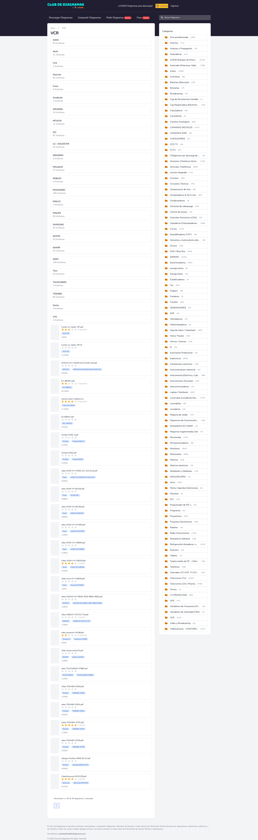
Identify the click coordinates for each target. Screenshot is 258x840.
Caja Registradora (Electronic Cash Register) (184, 104)
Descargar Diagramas (61, 17)
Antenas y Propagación (181, 48)
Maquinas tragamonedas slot (184, 431)
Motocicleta (175, 454)
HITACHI (57, 120)
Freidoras (174, 296)
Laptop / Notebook (179, 392)
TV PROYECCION (178, 595)
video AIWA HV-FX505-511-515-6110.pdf (79, 470)
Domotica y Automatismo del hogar (185, 240)
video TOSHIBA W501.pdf (72, 704)
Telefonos (175, 566)
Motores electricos (179, 465)
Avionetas (175, 76)
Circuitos (174, 178)
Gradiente (58, 97)
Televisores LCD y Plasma (182, 583)
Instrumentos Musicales (181, 380)
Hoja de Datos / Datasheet (183, 330)
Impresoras (175, 358)
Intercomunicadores (179, 386)
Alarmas (174, 42)
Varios (56, 305)
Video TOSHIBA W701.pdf (72, 722)
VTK (55, 316)
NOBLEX (57, 178)
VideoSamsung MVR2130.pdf (73, 776)
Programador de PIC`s (180, 504)
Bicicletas (174, 88)
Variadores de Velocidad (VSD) (185, 611)
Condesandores (177, 200)
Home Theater (177, 335)
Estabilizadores (177, 279)
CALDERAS (176, 116)
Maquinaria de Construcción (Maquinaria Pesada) (184, 420)
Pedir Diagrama (118, 17)
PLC (172, 499)
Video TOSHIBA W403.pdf (72, 686)
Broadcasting (176, 93)
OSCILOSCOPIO (178, 476)
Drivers (173, 245)
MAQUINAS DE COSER (181, 426)
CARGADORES (177, 138)
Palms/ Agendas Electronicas (184, 488)
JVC (54, 132)
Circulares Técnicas (179, 183)
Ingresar (175, 5)
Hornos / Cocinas (178, 341)
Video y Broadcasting (180, 623)
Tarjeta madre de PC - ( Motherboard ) (184, 561)
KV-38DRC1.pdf (68, 381)
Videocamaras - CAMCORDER (184, 628)
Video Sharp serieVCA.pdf (72, 650)
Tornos (173, 589)
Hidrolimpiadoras (178, 324)
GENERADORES (178, 307)
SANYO (56, 236)
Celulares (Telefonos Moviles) (184, 161)
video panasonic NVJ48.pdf (72, 632)
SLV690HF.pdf (67, 417)
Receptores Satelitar (180, 538)
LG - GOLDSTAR (61, 143)
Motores (174, 459)
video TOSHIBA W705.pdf (72, 740)
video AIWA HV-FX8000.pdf (73, 542)
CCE (55, 63)
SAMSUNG (58, 224)
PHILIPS (57, 213)
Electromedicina (177, 262)
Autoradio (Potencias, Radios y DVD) (184, 65)
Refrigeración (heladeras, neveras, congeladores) (184, 544)
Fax (171, 285)
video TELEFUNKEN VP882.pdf (74, 668)
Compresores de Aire (180, 189)
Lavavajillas (175, 403)
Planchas (174, 493)
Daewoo (57, 74)
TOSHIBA (57, 293)
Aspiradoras (176, 54)
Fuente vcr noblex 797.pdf (72, 327)
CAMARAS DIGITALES (181, 127)
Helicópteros (176, 319)
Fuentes (174, 302)
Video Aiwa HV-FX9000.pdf (73, 578)
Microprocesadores (179, 442)
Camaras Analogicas (180, 121)
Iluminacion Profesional (181, 352)
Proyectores (176, 516)
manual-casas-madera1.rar (72, 399)
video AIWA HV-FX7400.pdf (73, 524)
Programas (175, 510)
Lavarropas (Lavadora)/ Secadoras (184, 397)
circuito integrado (178, 172)
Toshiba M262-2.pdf (69, 435)
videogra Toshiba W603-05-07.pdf (75, 758)
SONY (56, 259)
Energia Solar (176, 273)
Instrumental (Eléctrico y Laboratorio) (184, 375)
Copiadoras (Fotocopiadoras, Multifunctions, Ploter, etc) (184, 223)
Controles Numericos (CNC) (183, 217)
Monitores (175, 448)
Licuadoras (175, 409)
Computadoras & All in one (183, 195)
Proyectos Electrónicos (181, 521)
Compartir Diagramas (89, 17)
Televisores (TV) (178, 578)
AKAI (55, 51)
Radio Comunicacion (179, 533)
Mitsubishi (58, 166)
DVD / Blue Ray (177, 251)
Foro (142, 17)
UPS (172, 600)
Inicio (53, 28)
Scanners (174, 550)
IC (171, 347)
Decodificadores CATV (181, 234)
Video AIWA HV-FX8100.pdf (73, 560)
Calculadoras (176, 110)
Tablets (173, 555)
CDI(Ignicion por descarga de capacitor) (185, 155)
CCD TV (174, 144)
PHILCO (56, 201)
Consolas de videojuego (181, 206)
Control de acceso (178, 211)
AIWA (56, 39)
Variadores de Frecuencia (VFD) (185, 606)
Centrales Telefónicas (180, 166)
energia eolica (176, 268)
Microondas (175, 437)
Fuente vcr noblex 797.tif (71, 345)
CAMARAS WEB (178, 133)
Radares (174, 527)
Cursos (173, 228)
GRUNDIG (58, 109)
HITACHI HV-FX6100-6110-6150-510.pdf (79, 363)
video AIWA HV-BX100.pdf (72, 488)
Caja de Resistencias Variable (184, 99)
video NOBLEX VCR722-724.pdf (74, 614)
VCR (64, 28)
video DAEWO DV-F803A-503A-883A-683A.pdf (81, 596)
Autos (173, 71)
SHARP (56, 247)
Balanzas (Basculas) (179, 82)
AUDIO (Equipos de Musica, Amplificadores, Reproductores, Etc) (183, 59)
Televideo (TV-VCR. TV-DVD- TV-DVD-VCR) (184, 572)
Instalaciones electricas (181, 364)
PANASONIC (59, 189)
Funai (55, 86)
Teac (55, 270)
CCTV (173, 149)
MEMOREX (58, 155)
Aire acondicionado (179, 37)
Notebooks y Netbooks (181, 471)
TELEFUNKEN (59, 282)
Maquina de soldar (179, 414)
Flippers (174, 290)
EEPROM (174, 257)
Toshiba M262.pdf (68, 453)
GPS (172, 313)
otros (172, 482)
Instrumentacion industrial (182, 369)
